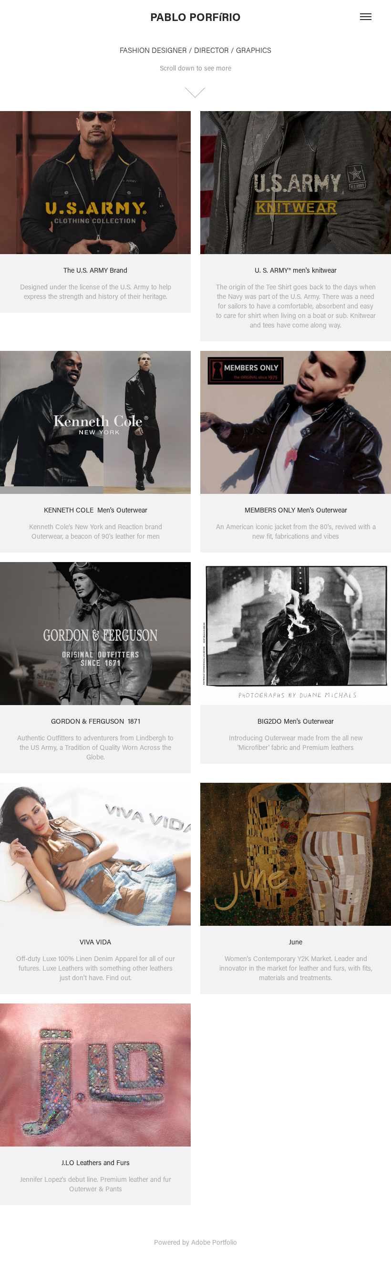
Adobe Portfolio (214, 1242)
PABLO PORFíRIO (195, 17)
